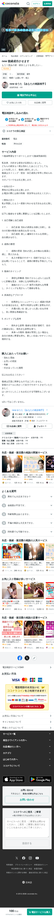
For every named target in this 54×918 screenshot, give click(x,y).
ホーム (4, 56)
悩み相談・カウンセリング (22, 56)
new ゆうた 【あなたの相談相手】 (28, 409)
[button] (27, 496)
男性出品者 (18, 143)
